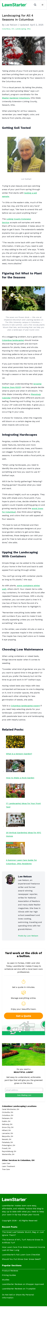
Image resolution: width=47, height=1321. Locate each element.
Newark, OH (6, 1139)
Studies (5, 1279)
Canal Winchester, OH (10, 1109)
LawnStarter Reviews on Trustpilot (18, 1288)
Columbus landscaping (13, 340)
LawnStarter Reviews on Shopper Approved (23, 1284)
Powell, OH (6, 1148)
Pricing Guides (9, 1275)
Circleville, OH (7, 1112)
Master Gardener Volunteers (16, 98)
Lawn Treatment (8, 1166)
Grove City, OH (7, 1127)
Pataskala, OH (7, 1142)
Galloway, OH (7, 1124)
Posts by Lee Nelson (28, 936)
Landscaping (20, 29)
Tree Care (6, 1169)
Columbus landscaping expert (25, 705)
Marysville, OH (7, 1136)
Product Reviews (10, 1270)
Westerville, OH (8, 1154)
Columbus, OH (8, 29)
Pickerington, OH (8, 1145)
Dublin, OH (6, 1121)
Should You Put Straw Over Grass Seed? (21, 1259)
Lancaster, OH (7, 1133)
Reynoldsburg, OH (9, 1151)
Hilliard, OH (6, 1130)
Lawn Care (6, 1163)
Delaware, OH (7, 1118)
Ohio (29, 29)
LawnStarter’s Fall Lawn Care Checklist (21, 1254)
